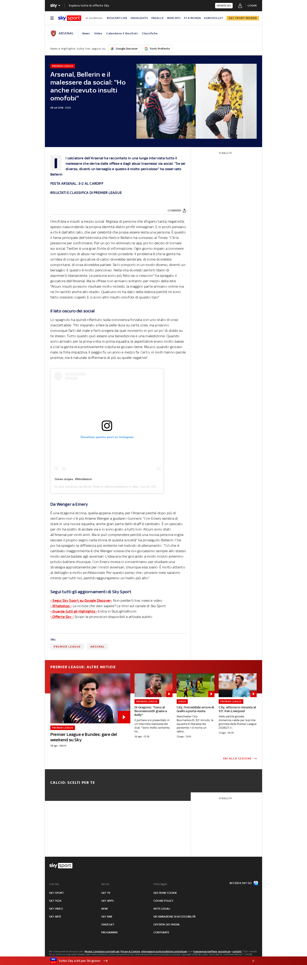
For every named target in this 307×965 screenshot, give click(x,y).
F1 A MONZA (192, 18)
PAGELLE (157, 18)
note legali (162, 908)
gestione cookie (165, 892)
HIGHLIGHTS (139, 18)
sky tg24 (55, 900)
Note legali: (160, 884)
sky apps (107, 900)
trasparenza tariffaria (205, 951)
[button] (147, 961)
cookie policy (164, 900)
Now (104, 908)
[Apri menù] (52, 18)
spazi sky (107, 924)
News (86, 33)
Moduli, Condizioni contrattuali (102, 951)
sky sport (56, 892)
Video (98, 33)
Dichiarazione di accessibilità (174, 916)
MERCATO (174, 18)
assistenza (224, 951)
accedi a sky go (241, 883)
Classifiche (150, 33)
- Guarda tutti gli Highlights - (73, 611)
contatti (237, 951)
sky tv (105, 892)
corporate (161, 932)
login (252, 5)
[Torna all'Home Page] (69, 18)
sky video (56, 908)
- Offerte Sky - (62, 617)
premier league (67, 646)
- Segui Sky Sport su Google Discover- (81, 600)
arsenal (97, 646)
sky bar (106, 916)
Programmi (109, 932)
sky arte (55, 916)
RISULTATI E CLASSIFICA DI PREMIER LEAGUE (86, 193)
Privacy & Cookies (130, 951)
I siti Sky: (54, 884)
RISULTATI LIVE (117, 18)
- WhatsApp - (61, 606)
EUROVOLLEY (213, 18)
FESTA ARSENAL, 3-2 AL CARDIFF (76, 183)
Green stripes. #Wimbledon (73, 479)
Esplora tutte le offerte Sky (89, 5)
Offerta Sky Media (166, 924)
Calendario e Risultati (122, 33)
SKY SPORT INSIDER (243, 18)
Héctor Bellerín (93, 486)
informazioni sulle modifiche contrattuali (164, 951)
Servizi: (105, 884)
